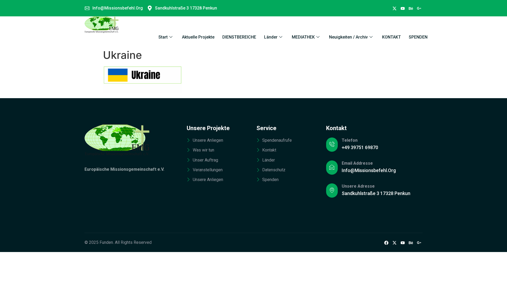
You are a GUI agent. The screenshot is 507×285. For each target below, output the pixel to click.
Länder (271, 37)
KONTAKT (391, 37)
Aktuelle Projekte (198, 37)
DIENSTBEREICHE (239, 37)
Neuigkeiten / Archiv (348, 37)
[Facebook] (394, 8)
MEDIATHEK (303, 37)
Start (163, 37)
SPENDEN (418, 37)
